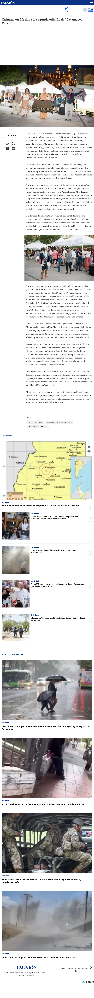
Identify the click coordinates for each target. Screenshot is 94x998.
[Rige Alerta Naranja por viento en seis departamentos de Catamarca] (47, 921)
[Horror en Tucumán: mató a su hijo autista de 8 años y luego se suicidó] (15, 627)
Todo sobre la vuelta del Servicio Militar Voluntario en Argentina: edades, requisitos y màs (41, 881)
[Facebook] (7, 148)
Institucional (72, 968)
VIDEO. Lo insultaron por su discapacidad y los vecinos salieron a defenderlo (43, 804)
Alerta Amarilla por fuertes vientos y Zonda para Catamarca (53, 551)
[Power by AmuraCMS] (88, 981)
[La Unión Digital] (8, 2)
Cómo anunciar (83, 968)
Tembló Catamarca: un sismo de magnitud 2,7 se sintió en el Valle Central (40, 505)
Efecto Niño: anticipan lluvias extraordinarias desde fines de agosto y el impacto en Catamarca (46, 728)
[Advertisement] (47, 47)
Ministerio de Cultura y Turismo (59, 423)
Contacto (62, 968)
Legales (31, 975)
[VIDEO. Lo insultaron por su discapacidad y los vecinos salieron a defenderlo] (47, 768)
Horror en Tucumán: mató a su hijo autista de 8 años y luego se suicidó (58, 619)
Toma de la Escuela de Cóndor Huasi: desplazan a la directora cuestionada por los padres (54, 517)
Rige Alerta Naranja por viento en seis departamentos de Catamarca (38, 957)
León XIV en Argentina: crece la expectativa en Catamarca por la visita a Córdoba (57, 585)
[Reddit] (13, 148)
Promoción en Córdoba (37, 427)
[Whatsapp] (7, 143)
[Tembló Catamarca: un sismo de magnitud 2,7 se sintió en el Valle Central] (47, 470)
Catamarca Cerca (35, 423)
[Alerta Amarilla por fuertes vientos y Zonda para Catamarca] (15, 560)
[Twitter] (13, 143)
